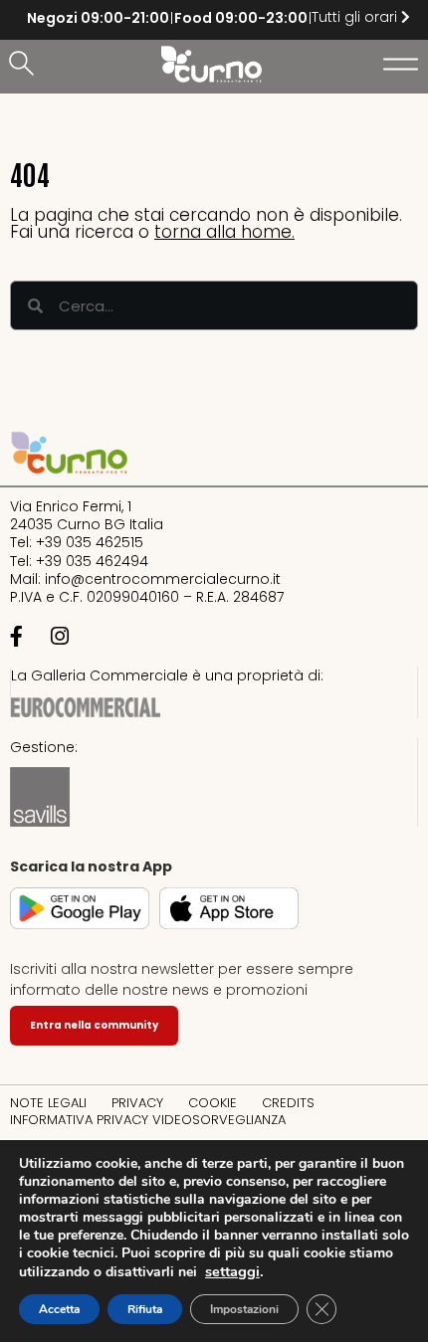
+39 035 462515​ (89, 542)
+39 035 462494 (92, 561)
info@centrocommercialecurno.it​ (163, 579)
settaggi (232, 1271)
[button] (25, 65)
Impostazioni (244, 1309)
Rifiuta (144, 1309)
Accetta (59, 1309)
